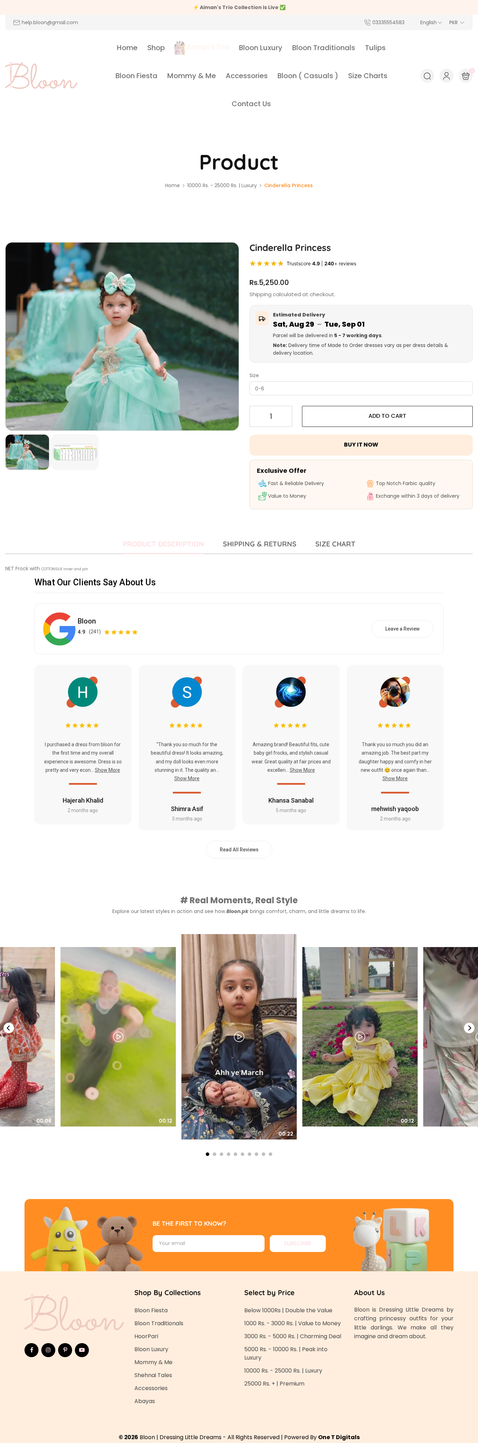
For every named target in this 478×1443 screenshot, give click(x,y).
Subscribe (297, 1243)
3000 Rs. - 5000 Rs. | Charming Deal (292, 1336)
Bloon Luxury (151, 1349)
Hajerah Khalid (83, 800)
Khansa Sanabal (291, 800)
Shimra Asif (187, 808)
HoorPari (146, 1336)
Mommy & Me (153, 1362)
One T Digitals (339, 1437)
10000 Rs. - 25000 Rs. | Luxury (283, 1371)
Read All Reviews (239, 849)
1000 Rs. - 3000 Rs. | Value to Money (292, 1323)
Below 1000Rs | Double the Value (288, 1310)
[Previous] (8, 1028)
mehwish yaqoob (395, 808)
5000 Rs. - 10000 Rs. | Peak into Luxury (286, 1353)
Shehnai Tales (153, 1375)
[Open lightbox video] (239, 1036)
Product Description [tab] (163, 543)
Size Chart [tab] (335, 543)
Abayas (144, 1401)
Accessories (151, 1388)
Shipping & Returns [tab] (259, 543)
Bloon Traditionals (158, 1323)
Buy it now (361, 445)
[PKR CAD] (457, 22)
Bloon (87, 621)
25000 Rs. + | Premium (274, 1384)
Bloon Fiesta (151, 1310)
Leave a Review (402, 629)
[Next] (469, 1028)
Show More (107, 770)
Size (254, 375)
